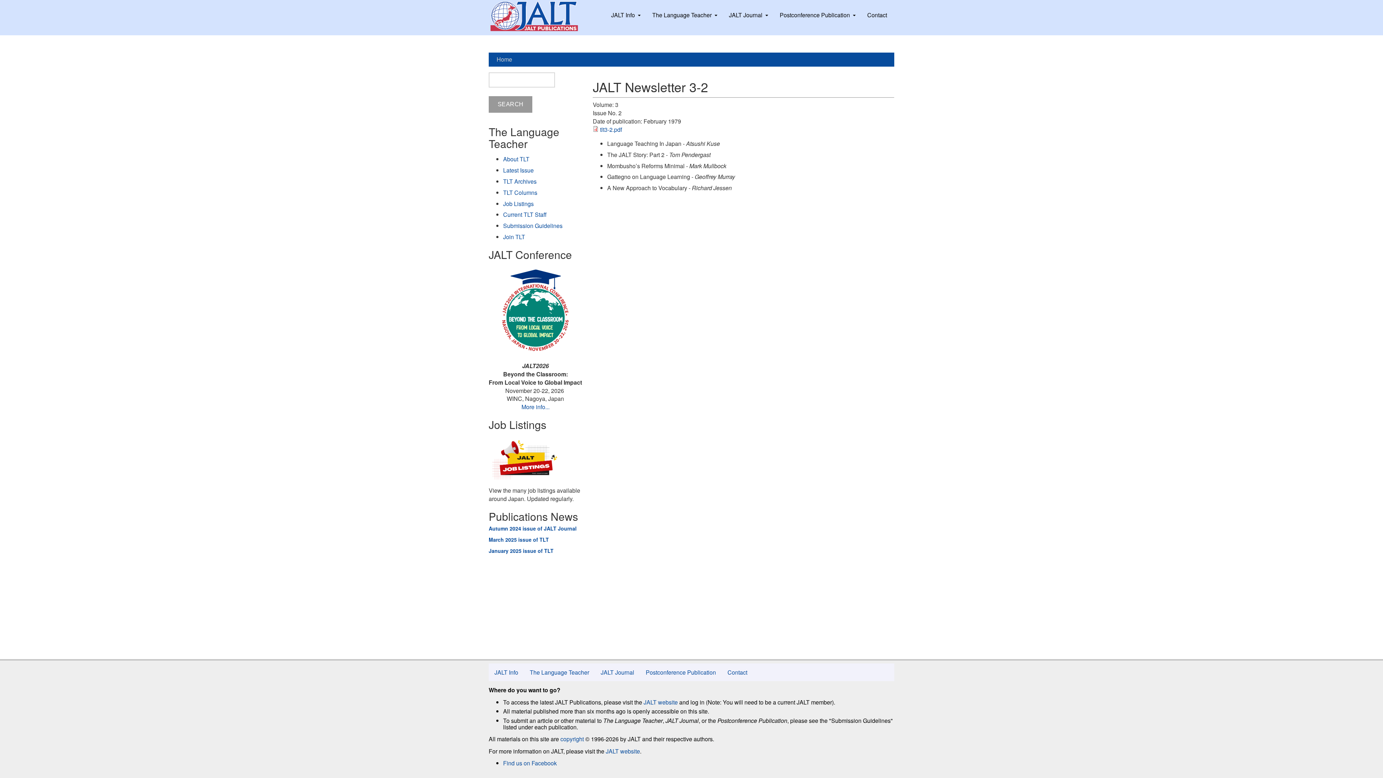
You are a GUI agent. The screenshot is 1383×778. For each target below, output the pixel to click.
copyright (572, 739)
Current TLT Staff (525, 214)
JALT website (661, 702)
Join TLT (514, 237)
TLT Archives (520, 181)
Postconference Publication (815, 15)
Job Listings (518, 204)
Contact (877, 15)
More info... (536, 407)
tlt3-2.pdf (611, 129)
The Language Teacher (682, 15)
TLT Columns (520, 192)
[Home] (541, 16)
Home (504, 59)
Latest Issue (518, 170)
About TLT (516, 159)
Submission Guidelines (533, 226)
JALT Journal (745, 15)
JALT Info (623, 15)
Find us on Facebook (530, 763)
